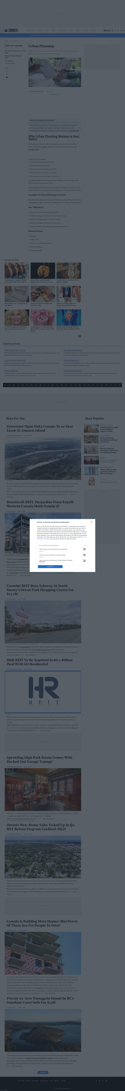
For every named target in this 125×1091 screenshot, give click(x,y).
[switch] (83, 549)
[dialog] (62, 545)
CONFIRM (50, 566)
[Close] (92, 522)
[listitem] (62, 545)
